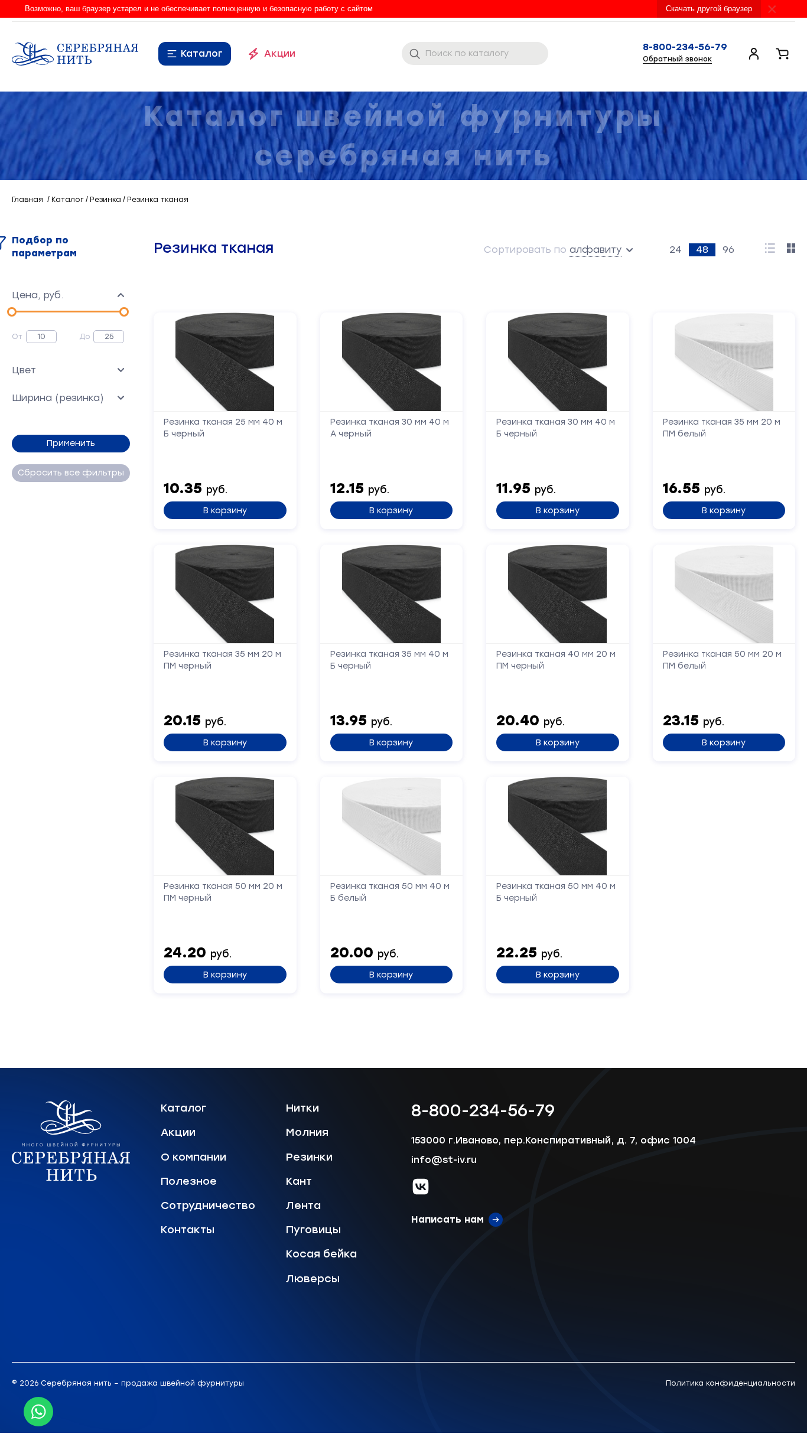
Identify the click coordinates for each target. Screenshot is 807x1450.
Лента (303, 1205)
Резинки (309, 1157)
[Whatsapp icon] (38, 1411)
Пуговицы (313, 1229)
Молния (307, 1132)
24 (675, 249)
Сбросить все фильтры (71, 473)
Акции (279, 53)
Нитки (302, 1108)
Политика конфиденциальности (730, 1383)
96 (728, 249)
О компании (193, 1157)
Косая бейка (321, 1253)
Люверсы (313, 1278)
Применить (71, 443)
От (17, 337)
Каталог (202, 53)
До (84, 337)
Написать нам (447, 1219)
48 (702, 249)
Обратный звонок (677, 59)
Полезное (189, 1181)
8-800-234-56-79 (685, 47)
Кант (299, 1181)
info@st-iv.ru (444, 1159)
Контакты (187, 1229)
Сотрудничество (208, 1205)
